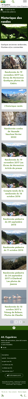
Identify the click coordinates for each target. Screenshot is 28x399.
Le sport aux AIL (10, 10)
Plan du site (4, 392)
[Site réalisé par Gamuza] (25, 396)
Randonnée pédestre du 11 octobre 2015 (13, 249)
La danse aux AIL (7, 368)
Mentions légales (22, 392)
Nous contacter (13, 392)
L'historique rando (13, 106)
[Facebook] (14, 328)
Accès (4, 348)
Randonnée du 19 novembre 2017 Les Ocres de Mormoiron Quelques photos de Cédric (13, 78)
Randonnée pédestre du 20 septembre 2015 (13, 222)
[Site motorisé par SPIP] (22, 396)
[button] (25, 1)
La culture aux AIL (7, 365)
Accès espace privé (15, 375)
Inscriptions (5, 355)
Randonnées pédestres (9, 12)
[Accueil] (2, 10)
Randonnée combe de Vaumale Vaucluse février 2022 (13, 133)
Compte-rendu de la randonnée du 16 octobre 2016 (13, 193)
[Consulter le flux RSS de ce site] (2, 396)
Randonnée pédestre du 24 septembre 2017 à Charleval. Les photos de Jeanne (13, 278)
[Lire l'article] (14, 62)
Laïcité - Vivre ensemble (9, 358)
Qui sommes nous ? (8, 371)
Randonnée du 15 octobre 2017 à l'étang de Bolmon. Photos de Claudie (13, 311)
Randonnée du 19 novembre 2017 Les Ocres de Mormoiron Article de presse (13, 164)
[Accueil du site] (3, 2)
